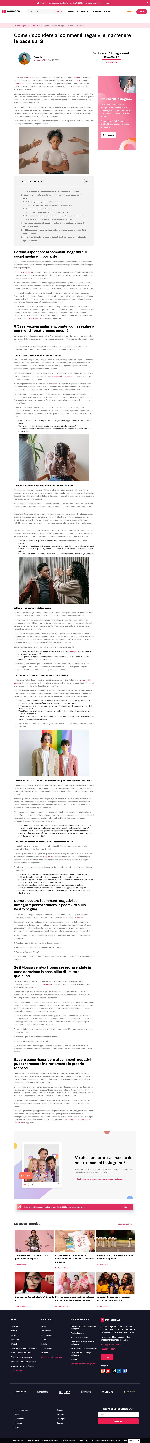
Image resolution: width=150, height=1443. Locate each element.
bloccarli (79, 918)
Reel (80, 80)
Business (15, 1335)
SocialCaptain (46, 1348)
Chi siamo (60, 1414)
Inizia (142, 12)
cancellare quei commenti (60, 376)
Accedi (130, 11)
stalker (47, 857)
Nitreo (43, 1326)
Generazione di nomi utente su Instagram (82, 1343)
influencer (27, 78)
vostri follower (34, 318)
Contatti (60, 1410)
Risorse (107, 11)
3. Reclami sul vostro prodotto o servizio (41, 209)
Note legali (61, 1419)
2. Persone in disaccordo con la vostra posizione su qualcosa (49, 205)
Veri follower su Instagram (21, 1357)
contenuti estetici (20, 83)
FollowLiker (45, 1353)
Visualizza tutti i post (125, 1224)
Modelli (14, 1344)
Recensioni (96, 11)
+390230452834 (108, 1349)
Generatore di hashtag (79, 1337)
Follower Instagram (21, 1410)
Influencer (15, 1340)
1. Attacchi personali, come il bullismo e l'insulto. (44, 202)
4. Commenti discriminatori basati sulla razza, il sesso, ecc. (48, 212)
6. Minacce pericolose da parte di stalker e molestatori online (49, 219)
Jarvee (43, 1340)
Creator (14, 1331)
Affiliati (16, 1427)
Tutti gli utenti (17, 1370)
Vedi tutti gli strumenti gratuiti (83, 1364)
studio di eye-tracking (25, 272)
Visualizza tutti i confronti (51, 1357)
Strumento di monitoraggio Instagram (81, 1354)
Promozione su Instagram (21, 1353)
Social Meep (46, 1331)
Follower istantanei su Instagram (23, 1362)
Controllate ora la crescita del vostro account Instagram (100, 1179)
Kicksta (44, 1344)
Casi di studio (82, 11)
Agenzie (14, 1326)
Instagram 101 (40, 60)
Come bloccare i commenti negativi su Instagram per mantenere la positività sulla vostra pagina (53, 225)
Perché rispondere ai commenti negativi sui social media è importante (50, 191)
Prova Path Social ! (111, 62)
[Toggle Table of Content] (85, 181)
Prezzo (71, 11)
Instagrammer (46, 1335)
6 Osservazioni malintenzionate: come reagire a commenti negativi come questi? (51, 196)
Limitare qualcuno (46, 984)
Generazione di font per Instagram (84, 1348)
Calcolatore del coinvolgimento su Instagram (84, 1327)
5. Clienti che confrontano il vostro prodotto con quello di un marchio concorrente (56, 216)
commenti (76, 78)
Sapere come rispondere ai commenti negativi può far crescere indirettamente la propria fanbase (54, 239)
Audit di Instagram (78, 1333)
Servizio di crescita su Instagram (24, 1348)
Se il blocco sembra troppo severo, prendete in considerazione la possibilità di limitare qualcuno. (54, 232)
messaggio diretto (75, 651)
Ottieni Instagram (20, 26)
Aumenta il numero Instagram (22, 1366)
